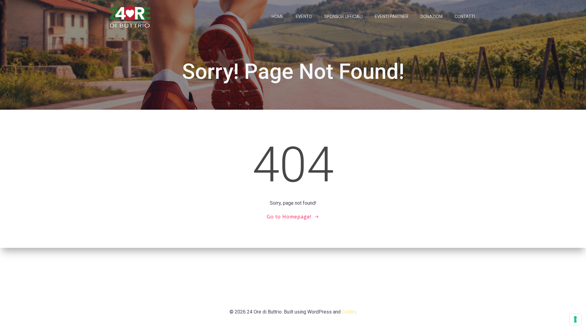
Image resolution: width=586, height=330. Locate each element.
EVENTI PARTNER (391, 16)
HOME (278, 16)
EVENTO (304, 16)
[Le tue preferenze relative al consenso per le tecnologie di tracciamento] (575, 319)
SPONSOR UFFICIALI (343, 16)
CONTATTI (465, 16)
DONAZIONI (432, 16)
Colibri (349, 312)
